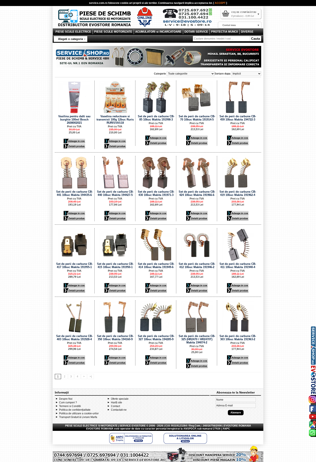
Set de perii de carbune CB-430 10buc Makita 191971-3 (156, 193)
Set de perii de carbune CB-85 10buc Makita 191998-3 (156, 118)
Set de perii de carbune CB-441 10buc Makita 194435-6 (74, 193)
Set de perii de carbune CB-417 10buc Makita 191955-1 (74, 265)
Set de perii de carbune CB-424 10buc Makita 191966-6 (197, 193)
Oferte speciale (120, 398)
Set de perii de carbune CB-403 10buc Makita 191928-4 (74, 337)
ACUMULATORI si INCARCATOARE (158, 31)
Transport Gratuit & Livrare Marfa (78, 417)
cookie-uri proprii (130, 3)
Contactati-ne (119, 409)
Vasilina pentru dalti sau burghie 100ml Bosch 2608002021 (74, 119)
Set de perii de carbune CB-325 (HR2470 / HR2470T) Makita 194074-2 (197, 339)
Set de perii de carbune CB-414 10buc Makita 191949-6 (156, 265)
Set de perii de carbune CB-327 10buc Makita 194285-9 (156, 337)
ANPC (226, 428)
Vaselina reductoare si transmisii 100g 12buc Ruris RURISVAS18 (115, 119)
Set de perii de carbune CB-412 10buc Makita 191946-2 (197, 265)
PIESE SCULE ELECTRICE (73, 31)
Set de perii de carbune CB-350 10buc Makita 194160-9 (115, 337)
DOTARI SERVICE (196, 31)
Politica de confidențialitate (75, 409)
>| (91, 376)
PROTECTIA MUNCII (224, 31)
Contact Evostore (189, 19)
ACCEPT (220, 3)
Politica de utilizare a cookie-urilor (79, 413)
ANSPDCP (189, 428)
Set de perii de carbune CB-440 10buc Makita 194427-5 (115, 193)
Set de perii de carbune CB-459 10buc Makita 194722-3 (237, 118)
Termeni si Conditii (70, 406)
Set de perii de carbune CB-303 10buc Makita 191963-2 (237, 337)
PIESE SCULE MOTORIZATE (113, 31)
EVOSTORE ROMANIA (100, 428)
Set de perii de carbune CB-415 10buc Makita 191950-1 (115, 265)
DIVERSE (247, 31)
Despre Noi (65, 398)
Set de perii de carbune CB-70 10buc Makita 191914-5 (197, 118)
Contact (115, 406)
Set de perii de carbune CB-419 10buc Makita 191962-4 (237, 193)
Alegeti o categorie (70, 39)
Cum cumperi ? (68, 402)
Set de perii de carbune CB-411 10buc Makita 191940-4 (237, 265)
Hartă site (116, 402)
